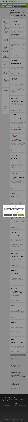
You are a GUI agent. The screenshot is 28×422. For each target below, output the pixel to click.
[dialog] (14, 211)
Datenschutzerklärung (19, 212)
